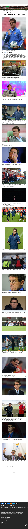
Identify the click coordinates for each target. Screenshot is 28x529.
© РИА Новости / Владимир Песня (5, 123)
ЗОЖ (12, 507)
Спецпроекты (3, 508)
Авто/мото (17, 507)
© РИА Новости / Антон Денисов (5, 79)
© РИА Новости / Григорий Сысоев (5, 186)
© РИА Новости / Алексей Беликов (5, 420)
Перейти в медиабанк (13, 50)
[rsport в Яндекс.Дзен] (5, 503)
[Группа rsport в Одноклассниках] (11, 503)
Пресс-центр (16, 508)
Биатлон (10, 507)
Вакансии (2, 511)
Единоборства (21, 507)
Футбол (2, 507)
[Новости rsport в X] (16, 503)
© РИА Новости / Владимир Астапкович (6, 50)
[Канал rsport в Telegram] (13, 503)
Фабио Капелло (4, 466)
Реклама (6, 508)
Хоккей (14, 507)
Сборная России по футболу (10, 466)
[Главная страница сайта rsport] (4, 7)
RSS (26, 508)
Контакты (24, 508)
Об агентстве (20, 508)
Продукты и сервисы (11, 508)
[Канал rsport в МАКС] (2, 503)
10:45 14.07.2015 (3, 10)
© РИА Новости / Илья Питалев (5, 145)
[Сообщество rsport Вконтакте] (8, 503)
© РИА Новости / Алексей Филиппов (6, 166)
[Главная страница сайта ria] (1, 7)
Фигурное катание (6, 507)
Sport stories (24, 507)
